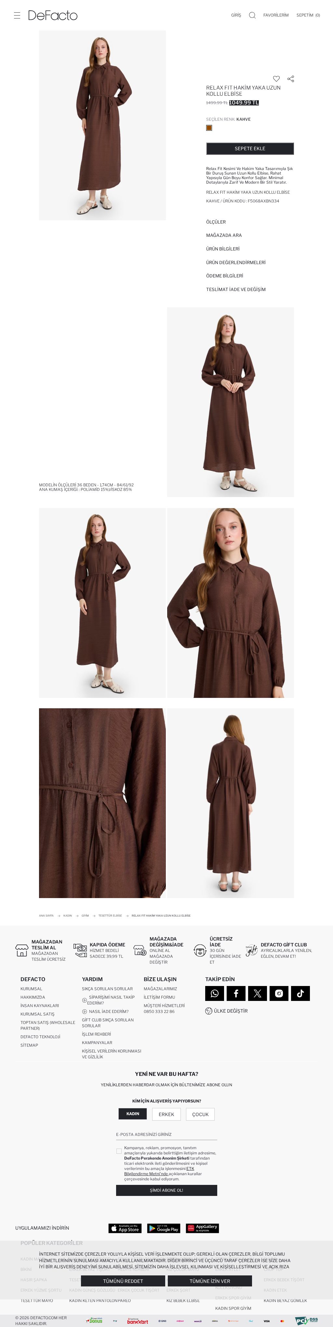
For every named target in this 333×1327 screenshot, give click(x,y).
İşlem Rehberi (96, 1034)
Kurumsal (31, 988)
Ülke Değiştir (231, 1011)
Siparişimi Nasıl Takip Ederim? (111, 1000)
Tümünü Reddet (123, 1281)
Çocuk (200, 1114)
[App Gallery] (202, 1228)
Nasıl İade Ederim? (107, 1011)
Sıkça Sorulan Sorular (107, 988)
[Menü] (17, 15)
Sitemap (29, 1045)
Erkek (166, 1114)
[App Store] (125, 1228)
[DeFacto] (53, 15)
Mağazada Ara (224, 235)
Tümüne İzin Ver (210, 1281)
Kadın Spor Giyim (233, 1308)
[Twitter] (257, 993)
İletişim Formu (159, 997)
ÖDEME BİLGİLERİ (224, 275)
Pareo (124, 1300)
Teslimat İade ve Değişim (236, 289)
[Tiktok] (300, 993)
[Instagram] (279, 993)
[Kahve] (209, 128)
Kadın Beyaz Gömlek (285, 1300)
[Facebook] (236, 993)
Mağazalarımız (160, 988)
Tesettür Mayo (36, 1300)
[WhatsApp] (214, 993)
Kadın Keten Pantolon (93, 1300)
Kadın (133, 1113)
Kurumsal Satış (37, 1014)
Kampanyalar (97, 1042)
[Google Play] (163, 1228)
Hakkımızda (32, 997)
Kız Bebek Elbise (183, 1300)
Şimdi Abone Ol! (166, 1190)
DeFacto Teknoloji (40, 1036)
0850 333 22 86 (159, 1011)
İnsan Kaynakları (39, 1005)
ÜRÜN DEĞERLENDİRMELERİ (236, 262)
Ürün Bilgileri (223, 248)
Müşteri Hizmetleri (164, 1005)
